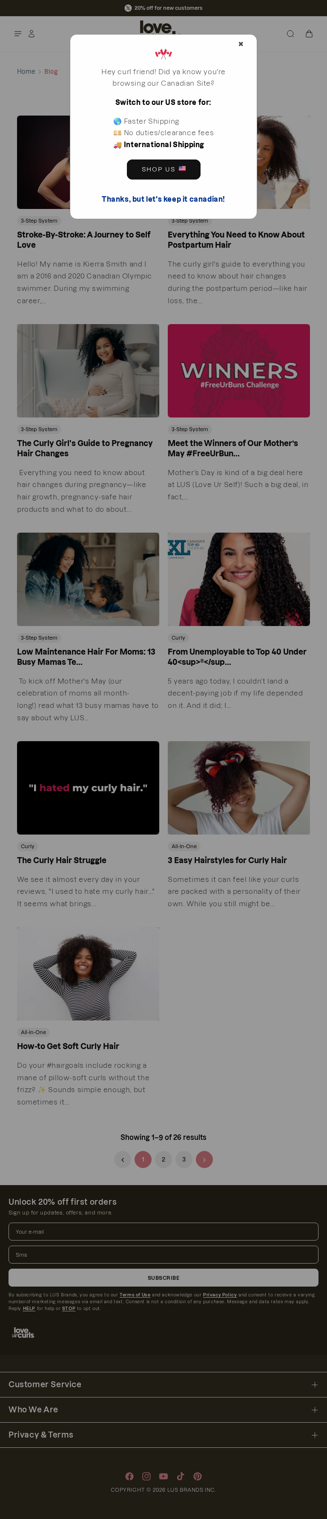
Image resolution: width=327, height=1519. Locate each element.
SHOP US (158, 169)
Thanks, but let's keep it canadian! (163, 199)
